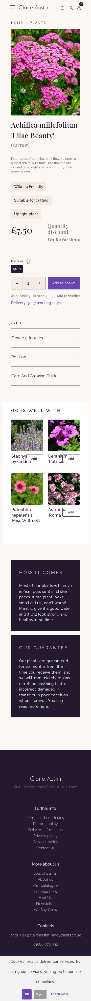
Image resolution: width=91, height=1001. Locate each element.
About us (45, 879)
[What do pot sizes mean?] (28, 262)
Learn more (60, 994)
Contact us (45, 848)
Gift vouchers (45, 892)
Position (18, 357)
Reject (40, 994)
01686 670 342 (45, 944)
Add (34, 459)
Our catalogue (45, 886)
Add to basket (64, 283)
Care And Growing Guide (34, 376)
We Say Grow (45, 910)
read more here (33, 706)
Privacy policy (45, 836)
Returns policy (45, 824)
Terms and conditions (45, 818)
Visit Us (45, 898)
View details (28, 435)
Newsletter (45, 904)
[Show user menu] (71, 7)
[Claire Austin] (33, 7)
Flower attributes (27, 338)
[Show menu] (12, 7)
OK (27, 994)
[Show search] (63, 7)
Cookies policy (45, 842)
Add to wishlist (68, 296)
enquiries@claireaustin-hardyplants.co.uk (46, 935)
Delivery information (45, 830)
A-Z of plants (45, 873)
